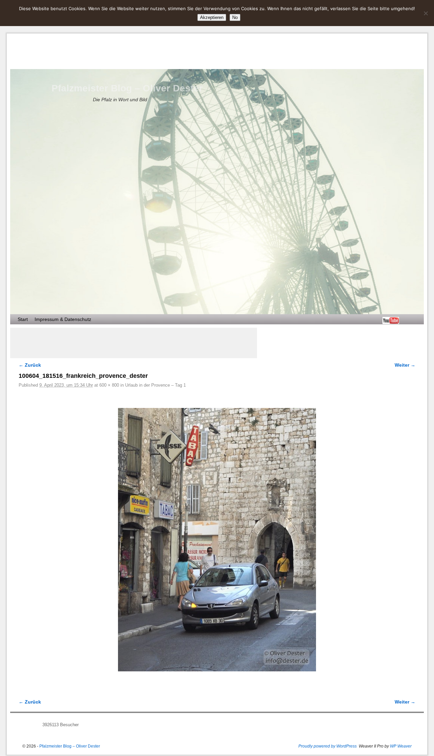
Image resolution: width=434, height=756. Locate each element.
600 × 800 (109, 385)
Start (23, 319)
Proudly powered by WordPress (327, 746)
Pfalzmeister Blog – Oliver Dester (127, 88)
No (235, 17)
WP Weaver (401, 746)
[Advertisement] (133, 343)
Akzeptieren (211, 17)
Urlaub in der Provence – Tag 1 (155, 385)
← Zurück (30, 365)
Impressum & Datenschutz (63, 319)
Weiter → (405, 365)
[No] (425, 13)
